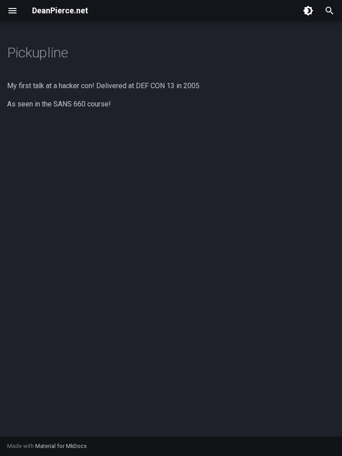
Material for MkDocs (61, 446)
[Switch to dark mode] (308, 11)
